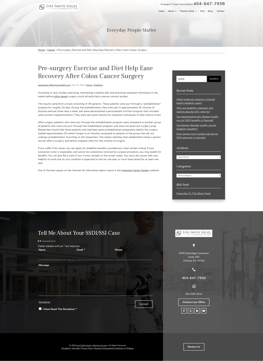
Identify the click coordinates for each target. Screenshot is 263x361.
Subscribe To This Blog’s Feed (193, 193)
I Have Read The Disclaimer (60, 309)
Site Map (76, 348)
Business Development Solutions (109, 348)
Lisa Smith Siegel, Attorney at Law (91, 345)
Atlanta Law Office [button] (194, 302)
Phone (118, 249)
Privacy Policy (87, 348)
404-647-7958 (209, 4)
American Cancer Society (135, 170)
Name (42, 249)
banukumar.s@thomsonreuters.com (54, 85)
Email (81, 249)
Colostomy (98, 85)
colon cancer (61, 96)
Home (162, 11)
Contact (220, 11)
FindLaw (130, 348)
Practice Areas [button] (187, 11)
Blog (210, 11)
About (171, 11)
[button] (260, 341)
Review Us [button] (194, 346)
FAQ (202, 11)
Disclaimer (44, 302)
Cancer (89, 85)
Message (44, 265)
